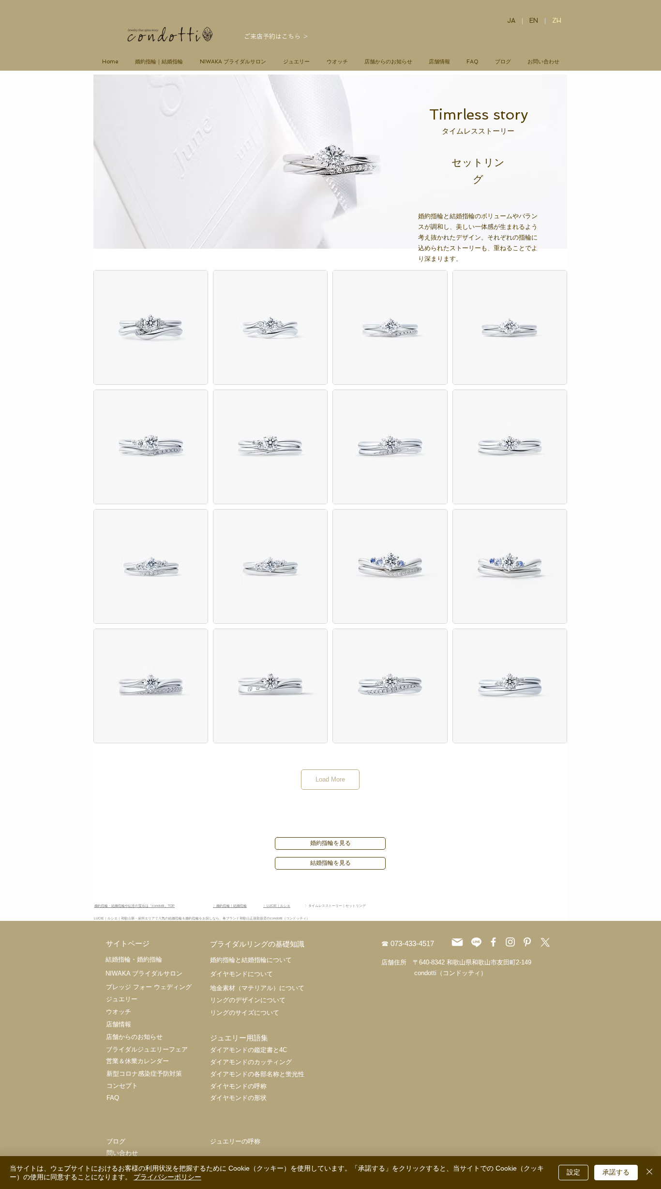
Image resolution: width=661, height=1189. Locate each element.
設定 (573, 1172)
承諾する (616, 1172)
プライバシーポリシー (167, 1177)
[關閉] (649, 1172)
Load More (330, 779)
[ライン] (476, 942)
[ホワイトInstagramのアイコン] (510, 942)
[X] (544, 942)
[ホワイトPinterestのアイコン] (527, 942)
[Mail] (457, 942)
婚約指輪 (149, 959)
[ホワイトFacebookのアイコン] (493, 942)
